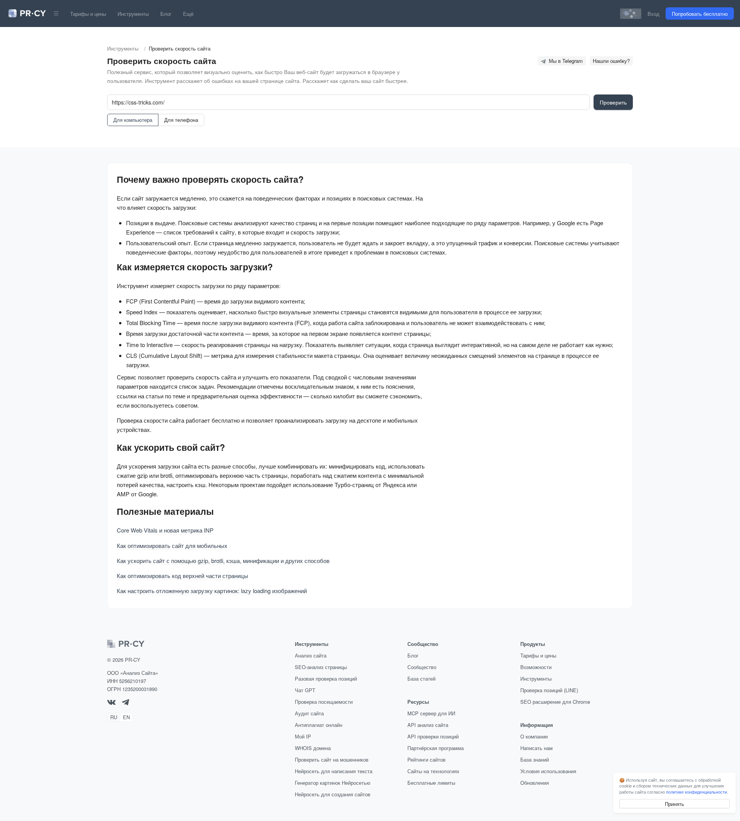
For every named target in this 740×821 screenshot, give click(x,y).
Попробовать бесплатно (700, 13)
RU (113, 717)
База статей (421, 678)
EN (126, 717)
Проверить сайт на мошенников (331, 759)
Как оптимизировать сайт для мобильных (172, 545)
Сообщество (421, 667)
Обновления (534, 782)
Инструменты (133, 13)
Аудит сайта (309, 713)
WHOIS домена (313, 748)
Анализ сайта (310, 655)
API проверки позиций (433, 736)
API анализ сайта (427, 724)
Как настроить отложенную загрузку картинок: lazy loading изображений (212, 591)
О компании (534, 736)
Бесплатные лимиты (431, 782)
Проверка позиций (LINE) (549, 690)
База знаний (534, 759)
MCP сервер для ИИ (431, 713)
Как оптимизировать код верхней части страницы (182, 575)
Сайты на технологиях (433, 771)
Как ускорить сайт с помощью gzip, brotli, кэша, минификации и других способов (223, 560)
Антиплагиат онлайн (318, 724)
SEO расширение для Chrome (555, 701)
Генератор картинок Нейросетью (332, 782)
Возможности (536, 667)
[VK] (111, 702)
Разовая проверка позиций (326, 678)
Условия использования (548, 771)
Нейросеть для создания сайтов (332, 794)
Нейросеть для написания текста (333, 771)
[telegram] (125, 703)
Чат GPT (305, 690)
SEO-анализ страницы (321, 667)
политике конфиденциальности (696, 792)
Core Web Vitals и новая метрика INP (165, 530)
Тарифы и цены (88, 13)
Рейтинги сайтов (426, 759)
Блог (166, 13)
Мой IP (303, 736)
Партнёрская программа (435, 748)
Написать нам (536, 748)
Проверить (613, 102)
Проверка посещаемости (324, 701)
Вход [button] (653, 13)
